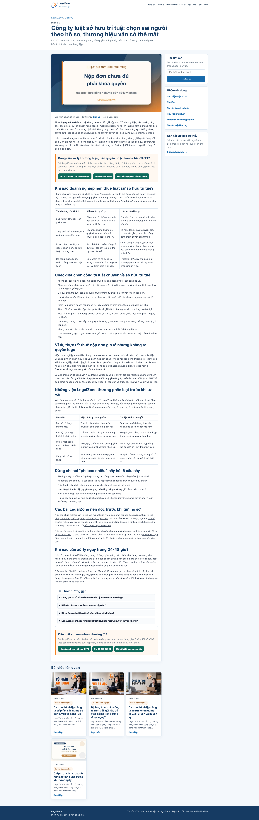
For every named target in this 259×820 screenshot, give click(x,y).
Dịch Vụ (69, 17)
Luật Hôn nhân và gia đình (180, 119)
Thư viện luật (172, 5)
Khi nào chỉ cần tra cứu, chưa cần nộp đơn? (84, 605)
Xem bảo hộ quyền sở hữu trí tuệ (132, 176)
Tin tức (161, 5)
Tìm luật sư (186, 79)
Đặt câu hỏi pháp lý (177, 152)
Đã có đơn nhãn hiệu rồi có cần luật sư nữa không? (88, 613)
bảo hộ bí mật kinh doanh (97, 525)
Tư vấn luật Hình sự (177, 125)
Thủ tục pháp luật (176, 113)
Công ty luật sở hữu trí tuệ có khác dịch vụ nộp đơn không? (92, 597)
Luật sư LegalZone (187, 5)
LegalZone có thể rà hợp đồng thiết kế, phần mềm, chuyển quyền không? (100, 620)
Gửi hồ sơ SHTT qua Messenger (75, 176)
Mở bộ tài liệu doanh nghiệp (129, 649)
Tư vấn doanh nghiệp (178, 108)
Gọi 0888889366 (103, 176)
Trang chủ (151, 5)
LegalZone (57, 17)
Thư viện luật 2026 (177, 96)
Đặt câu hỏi (203, 5)
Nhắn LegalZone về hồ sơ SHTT (74, 649)
